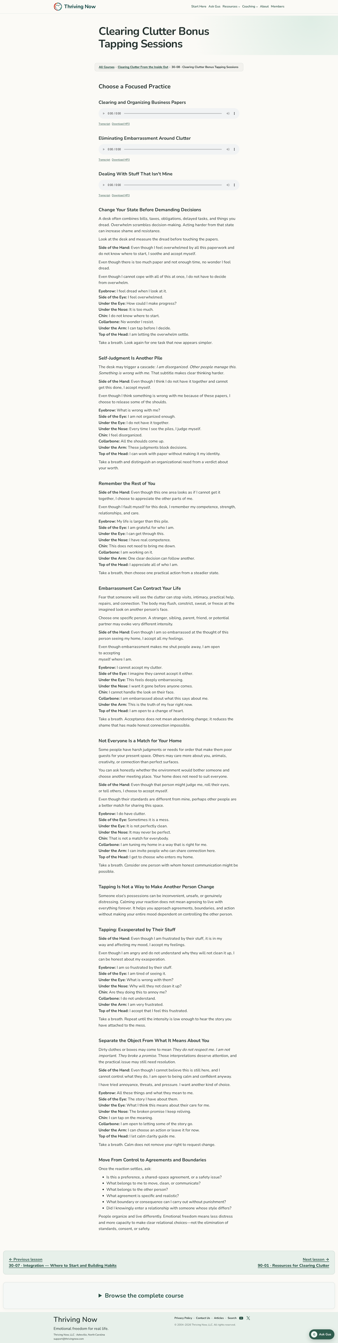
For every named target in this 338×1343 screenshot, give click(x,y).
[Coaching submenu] (257, 7)
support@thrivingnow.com (69, 1339)
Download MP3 (121, 124)
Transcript (104, 124)
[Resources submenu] (239, 7)
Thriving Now (80, 6)
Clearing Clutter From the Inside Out (143, 67)
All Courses (106, 67)
